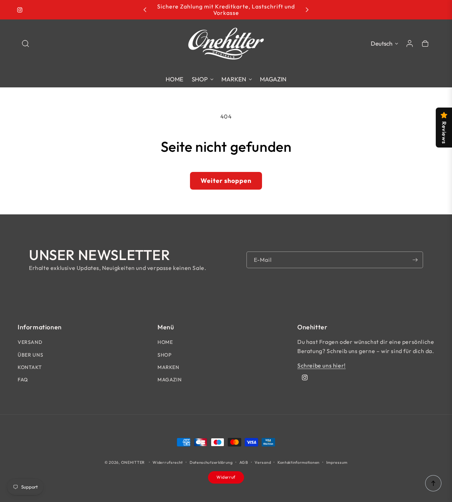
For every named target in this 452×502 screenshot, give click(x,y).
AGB (243, 462)
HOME (165, 342)
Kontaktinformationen (299, 462)
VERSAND (30, 342)
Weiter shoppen (226, 181)
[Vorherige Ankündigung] (145, 10)
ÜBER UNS (30, 355)
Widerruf (226, 477)
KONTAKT (30, 367)
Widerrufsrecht (168, 462)
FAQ (23, 379)
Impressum (336, 462)
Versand (263, 462)
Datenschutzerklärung (211, 462)
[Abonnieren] (415, 260)
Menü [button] (165, 327)
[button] (25, 43)
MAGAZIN (169, 379)
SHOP (164, 355)
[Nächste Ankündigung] (307, 10)
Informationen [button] (40, 327)
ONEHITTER (133, 462)
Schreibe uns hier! (321, 365)
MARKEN (168, 367)
